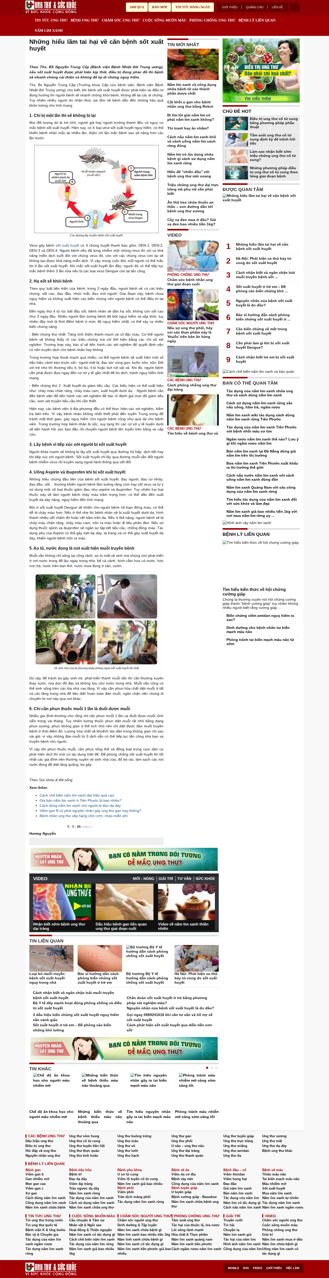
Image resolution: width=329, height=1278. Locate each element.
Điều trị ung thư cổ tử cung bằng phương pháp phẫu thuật (274, 123)
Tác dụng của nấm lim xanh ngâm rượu (43, 1241)
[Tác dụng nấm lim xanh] (124, 859)
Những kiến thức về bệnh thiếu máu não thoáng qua (100, 1117)
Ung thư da (232, 1156)
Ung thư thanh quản (187, 1156)
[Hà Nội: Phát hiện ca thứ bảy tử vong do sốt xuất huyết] (197, 958)
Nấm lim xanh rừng (84, 1193)
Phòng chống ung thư (188, 275)
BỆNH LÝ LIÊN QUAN (257, 20)
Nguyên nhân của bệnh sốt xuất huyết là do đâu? (170, 1008)
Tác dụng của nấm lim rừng (91, 1244)
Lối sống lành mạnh (187, 1230)
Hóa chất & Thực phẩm (189, 1234)
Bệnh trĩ (75, 1174)
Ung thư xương (274, 1136)
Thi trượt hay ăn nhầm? (188, 128)
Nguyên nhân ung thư (42, 1156)
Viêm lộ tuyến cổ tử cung (137, 1179)
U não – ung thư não (187, 1146)
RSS (246, 1268)
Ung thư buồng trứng (134, 1136)
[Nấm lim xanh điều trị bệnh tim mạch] (124, 1048)
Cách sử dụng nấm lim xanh (91, 1203)
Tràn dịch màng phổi (134, 1197)
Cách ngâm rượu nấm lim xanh (196, 1249)
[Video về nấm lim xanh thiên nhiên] (187, 902)
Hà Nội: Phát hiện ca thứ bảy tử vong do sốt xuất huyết (196, 978)
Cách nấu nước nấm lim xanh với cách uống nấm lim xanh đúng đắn (260, 477)
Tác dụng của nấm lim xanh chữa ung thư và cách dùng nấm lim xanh (259, 393)
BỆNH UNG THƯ (85, 20)
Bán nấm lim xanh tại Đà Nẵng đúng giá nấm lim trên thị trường (261, 453)
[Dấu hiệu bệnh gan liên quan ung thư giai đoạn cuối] (124, 902)
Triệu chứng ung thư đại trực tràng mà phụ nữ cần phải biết (192, 189)
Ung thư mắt (272, 1141)
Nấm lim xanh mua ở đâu (282, 1239)
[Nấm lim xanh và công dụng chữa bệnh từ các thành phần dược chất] (193, 66)
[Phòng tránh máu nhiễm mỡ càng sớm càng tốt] (197, 1091)
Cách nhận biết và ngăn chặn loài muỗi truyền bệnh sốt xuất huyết (73, 995)
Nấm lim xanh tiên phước (191, 1244)
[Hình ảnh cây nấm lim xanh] (261, 523)
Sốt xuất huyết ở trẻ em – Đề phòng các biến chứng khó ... (262, 289)
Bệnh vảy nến (182, 1179)
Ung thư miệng (235, 1146)
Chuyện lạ (231, 1230)
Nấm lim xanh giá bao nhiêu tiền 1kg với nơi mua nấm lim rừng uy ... (261, 513)
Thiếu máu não (274, 1174)
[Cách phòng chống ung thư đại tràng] (193, 361)
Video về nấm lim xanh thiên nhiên (183, 926)
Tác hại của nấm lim (239, 1239)
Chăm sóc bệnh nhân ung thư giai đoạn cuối (190, 282)
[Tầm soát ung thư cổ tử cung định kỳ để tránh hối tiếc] (236, 140)
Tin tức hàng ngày (192, 7)
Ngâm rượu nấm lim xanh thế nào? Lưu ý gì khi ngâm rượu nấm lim (262, 441)
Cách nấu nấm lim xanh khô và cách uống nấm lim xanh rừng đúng (191, 141)
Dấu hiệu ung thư (39, 1141)
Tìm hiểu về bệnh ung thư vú (192, 433)
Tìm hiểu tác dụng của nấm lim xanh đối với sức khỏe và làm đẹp (261, 501)
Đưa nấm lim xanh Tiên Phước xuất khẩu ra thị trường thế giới (262, 465)
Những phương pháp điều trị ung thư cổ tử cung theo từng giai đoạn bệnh (274, 172)
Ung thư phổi (182, 1141)
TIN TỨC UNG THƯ (51, 20)
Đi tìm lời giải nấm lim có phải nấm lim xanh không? (190, 117)
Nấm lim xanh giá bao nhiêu (139, 1184)
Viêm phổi (125, 1192)
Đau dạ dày (78, 1179)
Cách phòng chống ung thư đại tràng (191, 387)
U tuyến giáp (181, 1192)
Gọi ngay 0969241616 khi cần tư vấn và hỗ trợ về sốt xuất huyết (170, 1017)
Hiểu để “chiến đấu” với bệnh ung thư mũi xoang (189, 174)
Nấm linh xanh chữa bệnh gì (140, 1239)
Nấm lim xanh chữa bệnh (45, 1207)
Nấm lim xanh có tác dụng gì (92, 1234)
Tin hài (228, 1225)
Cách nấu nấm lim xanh (242, 1207)
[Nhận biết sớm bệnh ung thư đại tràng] (62, 902)
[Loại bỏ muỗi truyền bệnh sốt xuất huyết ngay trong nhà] (51, 958)
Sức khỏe (205, 879)
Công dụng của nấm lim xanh (195, 1184)
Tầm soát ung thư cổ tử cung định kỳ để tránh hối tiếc (272, 139)
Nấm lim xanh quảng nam (192, 1239)
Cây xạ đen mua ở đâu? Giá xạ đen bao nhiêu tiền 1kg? (191, 222)
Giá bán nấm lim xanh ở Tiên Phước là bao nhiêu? (81, 800)
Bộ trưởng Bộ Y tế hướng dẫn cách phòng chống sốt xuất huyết (147, 978)
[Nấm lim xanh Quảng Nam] (261, 70)
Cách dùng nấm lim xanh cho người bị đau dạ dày (80, 805)
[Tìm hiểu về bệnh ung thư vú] (193, 410)
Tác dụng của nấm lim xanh (91, 1198)
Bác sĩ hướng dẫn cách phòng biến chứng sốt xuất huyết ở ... (263, 317)
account (294, 7)
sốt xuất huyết (67, 245)
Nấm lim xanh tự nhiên (280, 1198)
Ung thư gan (181, 1136)
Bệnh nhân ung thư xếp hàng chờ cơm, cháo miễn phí (84, 816)
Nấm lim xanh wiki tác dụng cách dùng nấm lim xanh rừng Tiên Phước (260, 417)
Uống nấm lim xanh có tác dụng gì (280, 1251)
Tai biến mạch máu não (280, 1179)
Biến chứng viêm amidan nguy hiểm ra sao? (260, 617)
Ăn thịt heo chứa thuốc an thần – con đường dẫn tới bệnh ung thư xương (190, 206)
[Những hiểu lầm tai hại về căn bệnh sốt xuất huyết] (261, 217)
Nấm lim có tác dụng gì (242, 1203)
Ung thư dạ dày (274, 1146)
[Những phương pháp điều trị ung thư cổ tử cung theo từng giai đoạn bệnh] (236, 172)
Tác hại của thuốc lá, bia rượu (195, 1225)
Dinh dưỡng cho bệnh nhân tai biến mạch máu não (258, 630)
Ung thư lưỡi (127, 1151)
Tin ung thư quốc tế (41, 1225)
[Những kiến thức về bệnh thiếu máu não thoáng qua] (100, 1091)
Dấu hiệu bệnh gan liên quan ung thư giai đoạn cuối (121, 926)
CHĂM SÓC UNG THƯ (121, 20)
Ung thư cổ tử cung (84, 1141)
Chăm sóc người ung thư (190, 323)
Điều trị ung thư (38, 1146)
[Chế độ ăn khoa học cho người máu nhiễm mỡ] (51, 1091)
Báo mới (159, 7)
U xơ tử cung (127, 1174)
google (160, 59)
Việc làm (292, 1268)
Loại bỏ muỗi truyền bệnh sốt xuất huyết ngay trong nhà (47, 978)
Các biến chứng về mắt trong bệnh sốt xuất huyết (261, 331)
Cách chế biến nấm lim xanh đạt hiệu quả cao (77, 795)
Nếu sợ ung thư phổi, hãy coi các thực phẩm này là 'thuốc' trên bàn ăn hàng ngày (190, 334)
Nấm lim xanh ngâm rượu (282, 1207)
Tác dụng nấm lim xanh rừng (140, 1202)
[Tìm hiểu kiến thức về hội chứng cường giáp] (261, 563)
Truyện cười (233, 1220)
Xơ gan (31, 1193)
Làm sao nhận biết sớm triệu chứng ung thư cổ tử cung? (273, 155)
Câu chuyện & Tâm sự (86, 1220)
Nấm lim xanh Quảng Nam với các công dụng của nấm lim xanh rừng (261, 489)
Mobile (233, 1268)
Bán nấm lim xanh (237, 1193)
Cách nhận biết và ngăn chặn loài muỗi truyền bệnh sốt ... (265, 274)
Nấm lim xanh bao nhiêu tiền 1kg (143, 1234)
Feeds (257, 1268)
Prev (37, 899)
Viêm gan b (34, 1174)
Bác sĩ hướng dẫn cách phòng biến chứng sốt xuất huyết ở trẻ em (98, 978)
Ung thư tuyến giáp (238, 1136)
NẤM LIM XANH (49, 31)
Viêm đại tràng (81, 1184)
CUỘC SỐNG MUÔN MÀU (164, 20)
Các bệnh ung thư (184, 380)
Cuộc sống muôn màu (280, 1225)
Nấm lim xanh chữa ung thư (91, 1207)
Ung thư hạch (128, 1156)
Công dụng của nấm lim (242, 1249)
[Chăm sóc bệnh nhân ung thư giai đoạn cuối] (193, 256)
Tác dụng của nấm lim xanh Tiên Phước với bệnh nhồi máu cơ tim (261, 429)
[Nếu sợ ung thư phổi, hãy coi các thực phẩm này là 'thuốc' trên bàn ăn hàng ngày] (193, 304)
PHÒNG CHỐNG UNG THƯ (212, 20)
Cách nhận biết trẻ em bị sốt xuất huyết (265, 359)
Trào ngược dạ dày (84, 1188)
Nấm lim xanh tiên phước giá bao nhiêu (144, 1251)
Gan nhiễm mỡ (37, 1179)
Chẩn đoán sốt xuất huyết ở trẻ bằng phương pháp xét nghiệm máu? (167, 1000)
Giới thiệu (229, 7)
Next (211, 899)
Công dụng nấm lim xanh (45, 1203)
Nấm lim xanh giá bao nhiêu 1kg (91, 1251)
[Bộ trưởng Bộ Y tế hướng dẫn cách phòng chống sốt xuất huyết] (148, 958)
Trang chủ (29, 19)
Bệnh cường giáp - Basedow (194, 1197)
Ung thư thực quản (84, 1151)
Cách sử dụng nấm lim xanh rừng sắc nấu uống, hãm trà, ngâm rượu (259, 405)
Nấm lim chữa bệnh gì (280, 1244)
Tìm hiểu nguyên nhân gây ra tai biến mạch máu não (148, 1117)
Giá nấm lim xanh (237, 1188)
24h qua (137, 7)
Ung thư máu (127, 1141)
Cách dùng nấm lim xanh (45, 1198)
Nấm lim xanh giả (237, 1234)
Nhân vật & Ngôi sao (85, 1225)
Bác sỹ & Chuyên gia (41, 1234)
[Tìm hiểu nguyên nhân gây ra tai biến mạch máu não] (148, 1091)
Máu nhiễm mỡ (274, 1184)
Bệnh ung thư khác (277, 1151)
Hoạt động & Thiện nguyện (90, 1230)
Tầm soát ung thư (185, 1220)
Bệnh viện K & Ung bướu (45, 1230)
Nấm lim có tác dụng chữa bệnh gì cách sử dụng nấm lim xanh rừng (191, 158)
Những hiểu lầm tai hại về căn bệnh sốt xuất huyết (262, 246)
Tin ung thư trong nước (44, 1220)
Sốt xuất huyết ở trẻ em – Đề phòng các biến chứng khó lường (72, 1027)
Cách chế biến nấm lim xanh (92, 1239)
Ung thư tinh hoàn (83, 1156)
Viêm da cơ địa (183, 1174)
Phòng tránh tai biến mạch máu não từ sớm (260, 642)
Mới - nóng (143, 879)
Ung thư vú (126, 1146)
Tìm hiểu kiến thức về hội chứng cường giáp (254, 591)
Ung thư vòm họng (84, 1136)
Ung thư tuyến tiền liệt (87, 1146)
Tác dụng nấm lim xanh (281, 1203)
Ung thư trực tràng (238, 1141)
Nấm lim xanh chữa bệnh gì (139, 1230)
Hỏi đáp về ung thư (40, 1151)
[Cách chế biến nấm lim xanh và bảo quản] (261, 371)
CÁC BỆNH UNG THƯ (46, 1136)
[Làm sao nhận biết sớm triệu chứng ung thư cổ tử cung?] (236, 156)
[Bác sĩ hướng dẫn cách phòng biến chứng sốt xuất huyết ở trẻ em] (100, 958)
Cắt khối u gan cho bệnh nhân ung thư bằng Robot (190, 104)
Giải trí (166, 879)
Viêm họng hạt (235, 1179)
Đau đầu (229, 1184)
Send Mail (153, 59)
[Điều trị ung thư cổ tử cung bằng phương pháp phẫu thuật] (236, 123)
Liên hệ (277, 7)
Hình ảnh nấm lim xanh (242, 1244)
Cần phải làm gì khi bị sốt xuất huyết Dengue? (262, 345)
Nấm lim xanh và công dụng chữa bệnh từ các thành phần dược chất (191, 89)
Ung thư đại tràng (185, 1151)
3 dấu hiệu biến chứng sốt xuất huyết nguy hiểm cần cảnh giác (76, 1017)
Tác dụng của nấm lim (241, 1198)
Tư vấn (184, 879)
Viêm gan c (34, 1188)
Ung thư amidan (236, 1151)
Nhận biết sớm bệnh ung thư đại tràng (59, 926)
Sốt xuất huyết (273, 1188)
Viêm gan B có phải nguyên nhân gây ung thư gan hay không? (90, 811)
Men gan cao (35, 1184)
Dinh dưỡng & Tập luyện (137, 1225)
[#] (50, 7)
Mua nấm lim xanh (277, 1193)
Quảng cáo (254, 7)
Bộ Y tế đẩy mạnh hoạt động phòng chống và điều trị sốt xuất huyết (77, 1005)
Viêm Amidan (234, 1174)
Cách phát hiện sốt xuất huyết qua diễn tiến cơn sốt (169, 1027)
